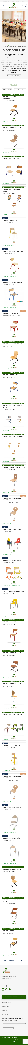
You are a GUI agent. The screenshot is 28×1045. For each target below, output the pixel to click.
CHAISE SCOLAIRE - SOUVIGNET (10, 97)
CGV (14, 1042)
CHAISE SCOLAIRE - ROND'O (13, 436)
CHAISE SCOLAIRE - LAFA (12, 313)
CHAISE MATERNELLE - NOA (13, 529)
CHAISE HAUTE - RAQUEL (12, 745)
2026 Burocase (10, 1037)
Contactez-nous (6, 1002)
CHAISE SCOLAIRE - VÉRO (12, 560)
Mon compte (5, 1006)
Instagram (6, 989)
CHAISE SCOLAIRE (9, 622)
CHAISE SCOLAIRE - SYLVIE (12, 282)
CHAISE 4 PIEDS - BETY (11, 220)
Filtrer (15, 84)
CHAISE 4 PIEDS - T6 (10, 375)
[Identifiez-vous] (22, 5)
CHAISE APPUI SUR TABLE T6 (13, 128)
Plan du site (5, 1010)
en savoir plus (13, 76)
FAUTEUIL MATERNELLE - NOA (13, 591)
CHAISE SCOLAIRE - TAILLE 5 (13, 344)
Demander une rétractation (14, 997)
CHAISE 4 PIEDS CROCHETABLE (14, 467)
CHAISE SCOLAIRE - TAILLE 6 (13, 714)
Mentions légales (14, 1040)
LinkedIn (3, 989)
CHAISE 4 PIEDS (8, 931)
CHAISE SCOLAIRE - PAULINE (13, 251)
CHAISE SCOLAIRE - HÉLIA (12, 807)
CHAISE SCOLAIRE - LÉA (11, 838)
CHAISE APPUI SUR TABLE (12, 653)
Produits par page (7, 89)
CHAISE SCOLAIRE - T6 (11, 158)
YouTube (10, 989)
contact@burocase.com (8, 986)
